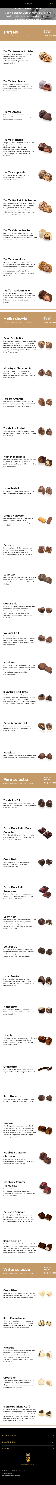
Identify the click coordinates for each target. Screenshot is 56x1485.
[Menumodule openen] (3, 4)
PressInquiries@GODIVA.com (11, 1475)
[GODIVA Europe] (28, 3)
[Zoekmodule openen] (51, 4)
